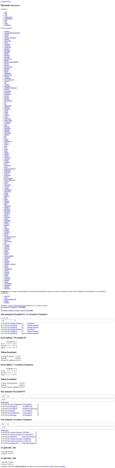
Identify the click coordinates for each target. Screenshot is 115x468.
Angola (6, 36)
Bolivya (6, 63)
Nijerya (6, 215)
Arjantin (6, 39)
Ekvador (6, 89)
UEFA (6, 23)
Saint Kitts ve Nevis (10, 236)
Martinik (6, 201)
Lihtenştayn (7, 185)
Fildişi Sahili (7, 105)
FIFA (5, 20)
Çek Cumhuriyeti (9, 80)
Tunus (6, 265)
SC (9, 327)
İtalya (5, 151)
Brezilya (6, 70)
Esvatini (6, 97)
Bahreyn (6, 49)
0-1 (22, 441)
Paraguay (7, 225)
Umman (6, 274)
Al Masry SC (27, 441)
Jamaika (6, 154)
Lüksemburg (8, 189)
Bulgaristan (7, 73)
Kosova (6, 173)
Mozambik (7, 210)
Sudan (6, 251)
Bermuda (7, 57)
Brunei (6, 71)
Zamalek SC (13, 436)
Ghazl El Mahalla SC (16, 404)
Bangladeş (7, 50)
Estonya (6, 96)
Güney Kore (7, 122)
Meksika (6, 202)
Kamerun (7, 159)
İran (5, 138)
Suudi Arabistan (8, 256)
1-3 (23, 413)
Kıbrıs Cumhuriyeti (9, 168)
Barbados (7, 52)
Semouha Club (14, 443)
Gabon (6, 112)
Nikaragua (7, 217)
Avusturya (7, 46)
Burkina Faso (8, 75)
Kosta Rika (7, 175)
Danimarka (7, 86)
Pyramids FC (13, 307)
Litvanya (6, 186)
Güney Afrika (8, 120)
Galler (6, 113)
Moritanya (7, 209)
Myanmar (7, 212)
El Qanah (26, 432)
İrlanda (6, 139)
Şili (5, 243)
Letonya (6, 181)
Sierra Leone (8, 241)
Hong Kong (7, 133)
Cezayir (6, 81)
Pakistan (6, 222)
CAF (5, 15)
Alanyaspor (13, 415)
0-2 (23, 415)
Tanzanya (7, 261)
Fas (5, 102)
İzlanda (6, 152)
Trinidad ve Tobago (9, 264)
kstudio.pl (63, 466)
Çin (5, 83)
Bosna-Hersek (8, 67)
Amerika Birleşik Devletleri (12, 33)
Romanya (7, 232)
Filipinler (6, 107)
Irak (5, 136)
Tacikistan (7, 257)
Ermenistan (7, 94)
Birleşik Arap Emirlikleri (11, 62)
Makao (6, 193)
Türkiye (6, 267)
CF (9, 406)
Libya (6, 183)
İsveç (5, 147)
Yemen (6, 282)
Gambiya (7, 115)
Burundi (6, 76)
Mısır (5, 204)
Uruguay (6, 277)
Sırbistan (6, 246)
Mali (5, 198)
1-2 (22, 327)
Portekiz (6, 230)
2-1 (22, 331)
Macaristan (7, 191)
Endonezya (7, 92)
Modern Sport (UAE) (31, 408)
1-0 (22, 325)
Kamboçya (7, 157)
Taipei (6, 259)
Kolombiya (7, 172)
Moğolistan (7, 206)
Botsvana (7, 68)
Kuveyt (6, 177)
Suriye (6, 254)
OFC (5, 22)
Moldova (6, 207)
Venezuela (7, 278)
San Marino (7, 238)
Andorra (6, 34)
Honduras (7, 131)
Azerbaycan (7, 47)
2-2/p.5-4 (24, 333)
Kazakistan (7, 165)
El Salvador (7, 91)
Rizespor (12, 410)
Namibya (7, 214)
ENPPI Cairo (28, 406)
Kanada (6, 160)
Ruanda (6, 233)
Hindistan (7, 126)
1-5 (22, 329)
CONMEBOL (8, 18)
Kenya (6, 167)
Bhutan (6, 60)
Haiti (5, 125)
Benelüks (7, 55)
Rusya (6, 235)
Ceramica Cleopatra (19, 310)
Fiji (5, 104)
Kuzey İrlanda (8, 178)
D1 (9, 323)
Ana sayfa (11, 305)
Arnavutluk (7, 41)
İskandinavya (8, 141)
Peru (5, 227)
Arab (5, 14)
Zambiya (6, 287)
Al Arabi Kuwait (14, 413)
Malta (6, 199)
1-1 (22, 323)
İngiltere (6, 134)
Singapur (6, 244)
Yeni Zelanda (8, 283)
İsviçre (6, 149)
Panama (6, 223)
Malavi (6, 194)
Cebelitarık (7, 78)
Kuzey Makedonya (9, 180)
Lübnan (6, 188)
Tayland (6, 262)
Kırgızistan (7, 170)
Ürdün (6, 275)
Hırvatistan (7, 128)
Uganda (6, 270)
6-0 (23, 408)
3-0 (22, 434)
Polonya (6, 228)
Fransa (6, 110)
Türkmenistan (8, 269)
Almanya (7, 31)
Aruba (6, 42)
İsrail (5, 146)
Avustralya (7, 44)
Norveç (6, 219)
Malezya (6, 196)
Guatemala (7, 118)
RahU (51, 466)
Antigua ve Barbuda (10, 37)
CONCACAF (8, 17)
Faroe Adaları (8, 101)
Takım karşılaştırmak (20, 305)
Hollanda (7, 130)
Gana (5, 117)
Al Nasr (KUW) (28, 434)
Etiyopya (6, 99)
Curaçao (6, 84)
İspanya (6, 144)
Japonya (6, 156)
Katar (5, 164)
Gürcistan (7, 123)
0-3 (23, 404)
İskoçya (6, 143)
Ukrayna (6, 272)
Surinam (6, 253)
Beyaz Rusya (8, 58)
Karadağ (6, 162)
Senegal (6, 240)
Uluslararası (7, 25)
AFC (5, 12)
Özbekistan (7, 220)
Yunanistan (7, 285)
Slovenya (7, 249)
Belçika (6, 54)
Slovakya (7, 248)
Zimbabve (7, 288)
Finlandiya (7, 109)
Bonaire (6, 65)
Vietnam (6, 280)
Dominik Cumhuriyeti (10, 88)
